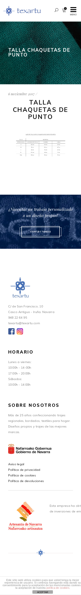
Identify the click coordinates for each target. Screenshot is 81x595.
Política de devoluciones (26, 481)
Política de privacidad (24, 470)
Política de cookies (22, 475)
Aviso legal (16, 464)
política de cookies (57, 587)
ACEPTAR (42, 592)
